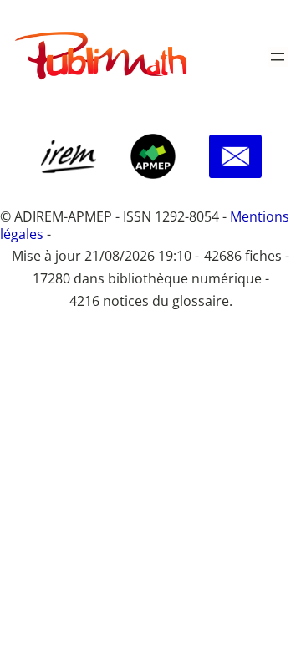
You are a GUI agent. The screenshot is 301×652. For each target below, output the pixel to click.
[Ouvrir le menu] (278, 57)
